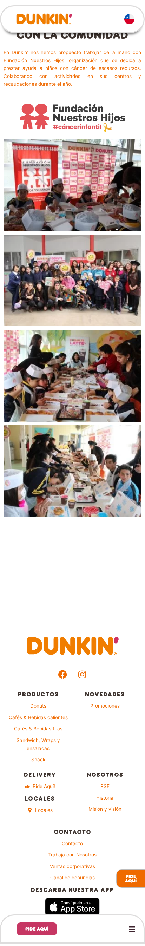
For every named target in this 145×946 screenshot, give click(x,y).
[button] (105, 929)
